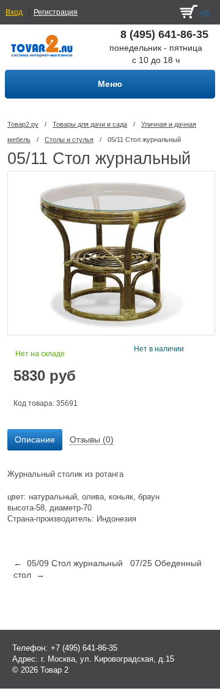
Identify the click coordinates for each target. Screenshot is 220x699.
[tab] (34, 440)
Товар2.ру (22, 124)
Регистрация (56, 12)
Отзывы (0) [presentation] (92, 439)
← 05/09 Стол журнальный (68, 563)
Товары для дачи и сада (90, 124)
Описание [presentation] (35, 439)
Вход (14, 12)
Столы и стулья (69, 139)
